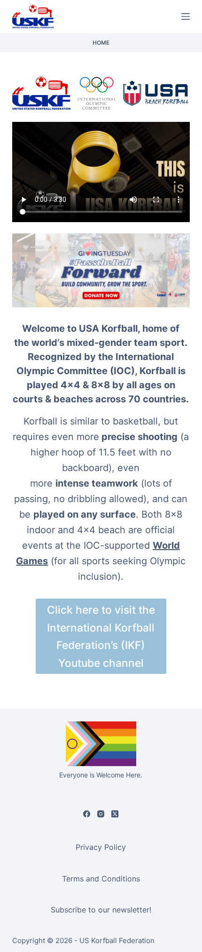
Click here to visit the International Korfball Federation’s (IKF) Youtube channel (101, 636)
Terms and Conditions (101, 878)
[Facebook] (86, 813)
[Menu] (185, 16)
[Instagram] (100, 813)
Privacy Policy (101, 847)
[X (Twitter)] (114, 813)
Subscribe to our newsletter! (101, 909)
